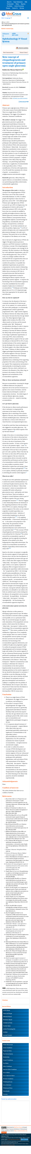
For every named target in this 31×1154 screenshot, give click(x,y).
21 (21, 533)
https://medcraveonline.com (20, 1130)
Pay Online (9, 6)
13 (26, 472)
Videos (17, 4)
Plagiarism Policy (7, 1051)
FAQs (26, 2)
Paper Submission (18, 2)
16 (15, 517)
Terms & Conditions (8, 1060)
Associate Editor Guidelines (10, 1069)
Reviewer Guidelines (8, 1078)
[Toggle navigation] (28, 18)
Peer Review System (8, 1054)
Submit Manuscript (8, 1044)
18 (13, 529)
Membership (6, 1057)
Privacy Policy (12, 1145)
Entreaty (5, 1094)
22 (9, 548)
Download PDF (24, 102)
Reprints (23, 4)
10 (14, 431)
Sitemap (22, 8)
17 (16, 517)
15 (17, 500)
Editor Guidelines (7, 1066)
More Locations (24, 1139)
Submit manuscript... (7, 28)
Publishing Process (7, 1082)
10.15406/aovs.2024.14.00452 (20, 98)
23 (10, 548)
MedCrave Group (18, 1127)
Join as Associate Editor (9, 1075)
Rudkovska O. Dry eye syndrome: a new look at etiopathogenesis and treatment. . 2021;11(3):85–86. (17, 983)
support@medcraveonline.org (14, 1139)
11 (24, 445)
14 (16, 500)
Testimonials (10, 4)
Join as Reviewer (7, 1085)
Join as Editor (6, 1072)
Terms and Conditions (5, 1145)
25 (9, 629)
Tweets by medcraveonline (8, 1099)
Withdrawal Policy (7, 1088)
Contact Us (15, 8)
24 (8, 629)
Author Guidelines (7, 1047)
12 (24, 468)
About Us (9, 2)
